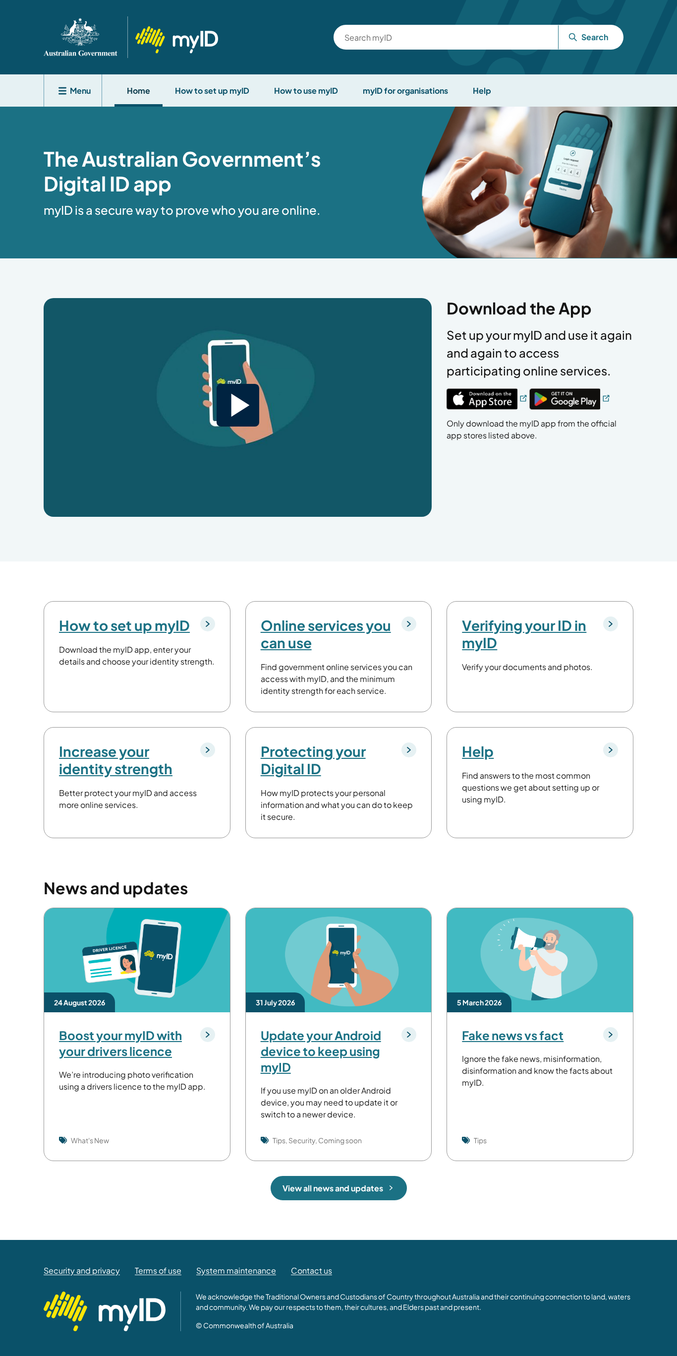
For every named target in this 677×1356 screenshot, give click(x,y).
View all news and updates (332, 1188)
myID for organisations (405, 90)
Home (138, 90)
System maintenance (236, 1270)
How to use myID (306, 90)
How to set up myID (212, 90)
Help (482, 90)
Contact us (311, 1270)
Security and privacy (82, 1270)
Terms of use (158, 1270)
